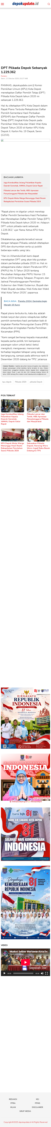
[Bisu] (42, 973)
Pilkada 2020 (20, 382)
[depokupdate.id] (25, 3)
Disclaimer (37, 1107)
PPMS (37, 1103)
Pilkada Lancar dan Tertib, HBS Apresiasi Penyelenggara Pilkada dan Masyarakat (37, 418)
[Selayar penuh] (46, 973)
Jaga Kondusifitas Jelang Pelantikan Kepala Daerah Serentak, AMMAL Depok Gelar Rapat (12, 419)
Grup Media (25, 1111)
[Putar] (4, 973)
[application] (25, 962)
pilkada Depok (36, 382)
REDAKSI (13, 1099)
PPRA (13, 1103)
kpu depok (6, 382)
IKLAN (13, 1107)
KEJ (37, 1099)
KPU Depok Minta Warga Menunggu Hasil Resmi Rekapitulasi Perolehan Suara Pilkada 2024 (12, 447)
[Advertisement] (25, 34)
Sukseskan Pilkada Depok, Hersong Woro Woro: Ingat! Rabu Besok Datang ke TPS (38, 447)
